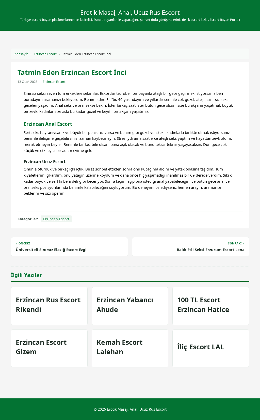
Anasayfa (21, 54)
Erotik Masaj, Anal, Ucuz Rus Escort (130, 12)
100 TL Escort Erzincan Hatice (203, 304)
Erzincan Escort (45, 54)
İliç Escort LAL (200, 346)
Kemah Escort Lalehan (119, 347)
